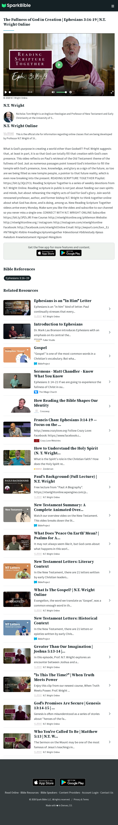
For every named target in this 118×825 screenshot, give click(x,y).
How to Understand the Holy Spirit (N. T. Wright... (66, 451)
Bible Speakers (49, 792)
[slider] (10, 92)
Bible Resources (29, 792)
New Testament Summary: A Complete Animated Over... (60, 507)
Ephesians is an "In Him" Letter (63, 300)
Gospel (40, 347)
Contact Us (106, 792)
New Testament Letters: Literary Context (64, 564)
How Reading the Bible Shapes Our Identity (66, 403)
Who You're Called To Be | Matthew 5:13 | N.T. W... (66, 734)
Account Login (90, 792)
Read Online (12, 792)
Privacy (77, 799)
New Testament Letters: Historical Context (65, 621)
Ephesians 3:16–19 (17, 278)
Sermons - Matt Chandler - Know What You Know (63, 374)
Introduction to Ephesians (58, 324)
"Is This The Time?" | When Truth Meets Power (64, 677)
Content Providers (69, 792)
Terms (86, 799)
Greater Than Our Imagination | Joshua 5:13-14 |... (63, 649)
